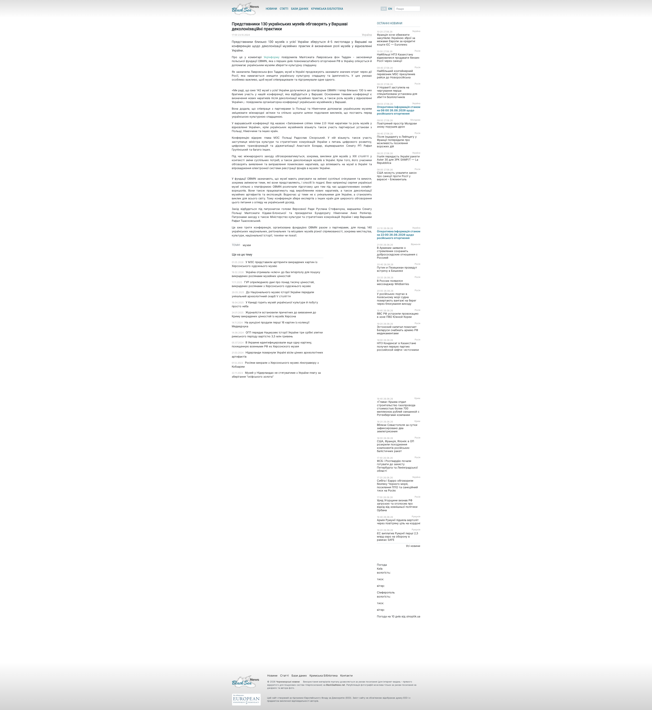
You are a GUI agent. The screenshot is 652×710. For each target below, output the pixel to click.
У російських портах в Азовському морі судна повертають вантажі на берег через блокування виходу (396, 298)
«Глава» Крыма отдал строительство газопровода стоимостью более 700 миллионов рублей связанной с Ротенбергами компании (398, 408)
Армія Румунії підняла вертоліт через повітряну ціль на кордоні (398, 521)
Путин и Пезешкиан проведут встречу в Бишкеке (397, 269)
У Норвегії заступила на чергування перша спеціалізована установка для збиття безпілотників (397, 92)
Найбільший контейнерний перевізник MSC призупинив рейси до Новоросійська (396, 74)
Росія (417, 51)
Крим (417, 398)
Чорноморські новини (288, 681)
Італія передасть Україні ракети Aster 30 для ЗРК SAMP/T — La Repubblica (398, 159)
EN (390, 8)
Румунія (416, 516)
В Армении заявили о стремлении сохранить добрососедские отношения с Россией (397, 252)
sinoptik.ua (413, 616)
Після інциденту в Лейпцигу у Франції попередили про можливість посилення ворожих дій (397, 141)
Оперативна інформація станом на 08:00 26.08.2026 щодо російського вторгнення (398, 110)
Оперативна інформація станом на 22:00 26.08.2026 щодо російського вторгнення (398, 234)
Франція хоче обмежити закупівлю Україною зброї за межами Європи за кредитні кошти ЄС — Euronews (396, 39)
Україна (367, 34)
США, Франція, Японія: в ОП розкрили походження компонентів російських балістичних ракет (395, 446)
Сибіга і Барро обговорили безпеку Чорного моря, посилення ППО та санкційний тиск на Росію (397, 485)
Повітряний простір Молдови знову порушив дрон (397, 125)
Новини (271, 8)
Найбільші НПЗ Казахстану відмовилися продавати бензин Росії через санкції (398, 58)
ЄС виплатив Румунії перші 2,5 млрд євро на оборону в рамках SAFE (397, 536)
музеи (247, 245)
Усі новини (413, 546)
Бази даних (299, 8)
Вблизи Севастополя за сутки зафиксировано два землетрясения (397, 428)
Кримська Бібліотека (327, 8)
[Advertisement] (350, 307)
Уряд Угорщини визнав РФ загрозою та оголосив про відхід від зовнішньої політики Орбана (397, 505)
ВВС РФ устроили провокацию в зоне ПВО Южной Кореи (398, 315)
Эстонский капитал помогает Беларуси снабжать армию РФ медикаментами (397, 330)
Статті (284, 8)
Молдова (415, 120)
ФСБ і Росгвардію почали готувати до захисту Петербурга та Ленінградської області (397, 465)
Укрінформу (273, 57)
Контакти (346, 675)
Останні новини (389, 23)
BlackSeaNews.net (335, 685)
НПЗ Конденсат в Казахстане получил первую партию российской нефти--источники (398, 346)
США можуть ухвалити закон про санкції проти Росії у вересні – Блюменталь (396, 176)
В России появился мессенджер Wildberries (393, 282)
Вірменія (415, 244)
